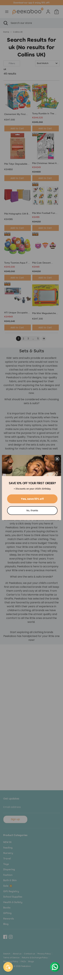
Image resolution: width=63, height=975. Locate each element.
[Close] (57, 459)
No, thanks (32, 510)
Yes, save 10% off (32, 499)
